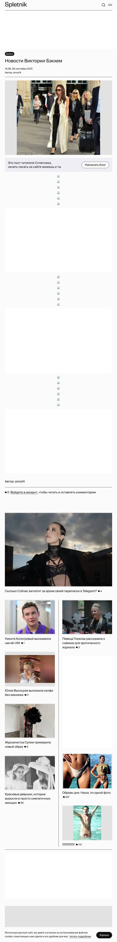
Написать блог (95, 165)
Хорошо (104, 935)
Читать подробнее (80, 936)
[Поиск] (103, 5)
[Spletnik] (16, 5)
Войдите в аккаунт (24, 492)
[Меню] (110, 5)
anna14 (20, 482)
